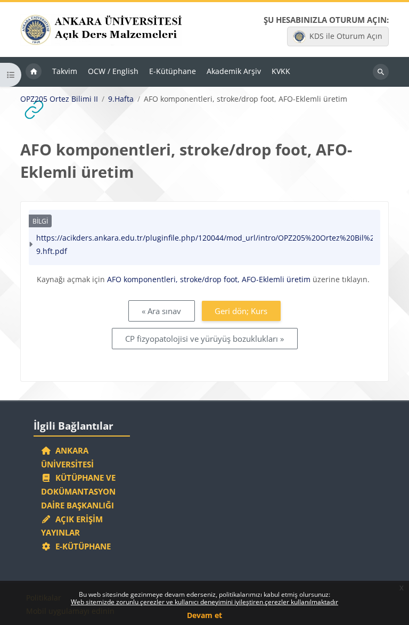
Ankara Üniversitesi (67, 457)
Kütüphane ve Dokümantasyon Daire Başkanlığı (78, 491)
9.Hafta (121, 99)
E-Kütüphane (81, 546)
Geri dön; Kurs (241, 311)
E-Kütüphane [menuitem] (172, 71)
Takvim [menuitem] (64, 71)
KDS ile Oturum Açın (345, 36)
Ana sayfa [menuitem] (33, 72)
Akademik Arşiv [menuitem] (234, 71)
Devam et (204, 615)
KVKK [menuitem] (281, 71)
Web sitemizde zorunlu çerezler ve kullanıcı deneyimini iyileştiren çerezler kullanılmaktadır (204, 601)
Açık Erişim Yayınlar (72, 526)
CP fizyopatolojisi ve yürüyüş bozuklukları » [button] (204, 338)
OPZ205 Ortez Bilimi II (59, 99)
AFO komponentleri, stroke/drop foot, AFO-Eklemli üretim (208, 279)
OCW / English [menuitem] (113, 71)
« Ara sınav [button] (161, 311)
